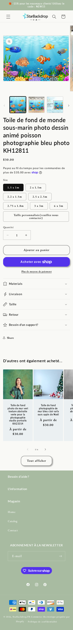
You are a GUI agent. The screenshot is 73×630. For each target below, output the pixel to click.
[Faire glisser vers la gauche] (4, 105)
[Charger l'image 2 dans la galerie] (36, 104)
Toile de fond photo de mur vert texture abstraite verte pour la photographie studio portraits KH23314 (18, 414)
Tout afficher (36, 461)
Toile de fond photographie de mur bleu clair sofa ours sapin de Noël (48, 410)
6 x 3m (58, 206)
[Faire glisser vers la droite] (68, 105)
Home (12, 512)
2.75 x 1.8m (15, 206)
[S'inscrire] (60, 556)
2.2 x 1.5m (14, 196)
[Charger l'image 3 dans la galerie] (55, 104)
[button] (8, 16)
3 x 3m (38, 206)
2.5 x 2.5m (40, 196)
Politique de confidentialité (42, 621)
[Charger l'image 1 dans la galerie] (18, 104)
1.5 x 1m (13, 187)
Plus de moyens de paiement (36, 271)
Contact (13, 530)
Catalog (12, 521)
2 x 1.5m (36, 187)
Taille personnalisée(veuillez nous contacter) (36, 216)
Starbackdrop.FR (22, 616)
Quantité (8, 227)
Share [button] (10, 338)
